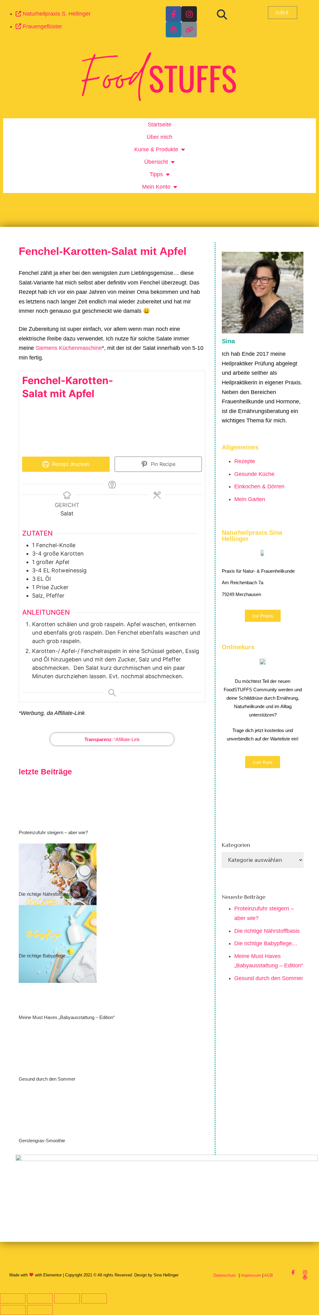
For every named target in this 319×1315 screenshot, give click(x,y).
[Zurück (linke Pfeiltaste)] (13, 1310)
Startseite (159, 124)
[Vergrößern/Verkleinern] (13, 1298)
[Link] (189, 29)
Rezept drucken (69, 464)
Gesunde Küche (254, 474)
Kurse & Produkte (156, 149)
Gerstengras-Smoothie (42, 1140)
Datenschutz (225, 1275)
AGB (268, 1275)
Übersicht (156, 162)
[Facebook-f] (173, 14)
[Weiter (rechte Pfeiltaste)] (40, 1310)
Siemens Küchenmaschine (69, 348)
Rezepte (244, 461)
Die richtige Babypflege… (44, 955)
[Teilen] (67, 1298)
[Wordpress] (173, 29)
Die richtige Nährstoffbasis (45, 894)
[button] (222, 15)
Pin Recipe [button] (162, 464)
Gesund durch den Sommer (47, 1079)
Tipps (156, 174)
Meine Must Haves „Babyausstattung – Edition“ (67, 1017)
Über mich (159, 137)
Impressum (251, 1275)
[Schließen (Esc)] (94, 1298)
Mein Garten (249, 499)
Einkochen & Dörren (259, 486)
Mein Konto (156, 187)
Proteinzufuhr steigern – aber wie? (53, 832)
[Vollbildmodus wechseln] (40, 1298)
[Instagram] (189, 14)
